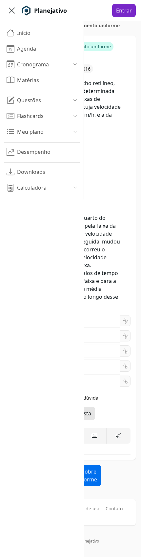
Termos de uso (84, 508)
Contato (114, 508)
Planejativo (89, 541)
